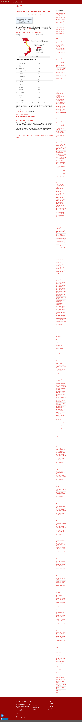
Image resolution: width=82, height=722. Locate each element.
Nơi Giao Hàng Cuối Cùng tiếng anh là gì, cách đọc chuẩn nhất (60, 69)
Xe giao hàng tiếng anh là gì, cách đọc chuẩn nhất (61, 223)
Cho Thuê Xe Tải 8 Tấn (60, 29)
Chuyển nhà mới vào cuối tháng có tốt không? (60, 363)
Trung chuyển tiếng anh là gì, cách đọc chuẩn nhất (60, 213)
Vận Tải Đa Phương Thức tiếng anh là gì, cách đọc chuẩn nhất (60, 45)
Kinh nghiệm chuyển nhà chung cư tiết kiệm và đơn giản (60, 375)
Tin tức (34, 711)
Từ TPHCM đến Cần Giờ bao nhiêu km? (61, 292)
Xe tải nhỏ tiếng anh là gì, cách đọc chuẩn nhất (60, 197)
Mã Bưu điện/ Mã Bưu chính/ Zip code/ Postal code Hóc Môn (61, 459)
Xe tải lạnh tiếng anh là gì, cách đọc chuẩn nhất (60, 200)
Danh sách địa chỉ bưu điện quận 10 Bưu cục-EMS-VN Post (60, 603)
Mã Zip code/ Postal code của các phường (24, 22)
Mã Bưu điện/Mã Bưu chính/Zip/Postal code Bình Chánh (60, 472)
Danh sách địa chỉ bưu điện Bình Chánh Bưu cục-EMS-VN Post (60, 565)
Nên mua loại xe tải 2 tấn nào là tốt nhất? (60, 413)
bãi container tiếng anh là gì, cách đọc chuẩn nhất (61, 152)
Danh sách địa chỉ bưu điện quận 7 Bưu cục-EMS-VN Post (60, 612)
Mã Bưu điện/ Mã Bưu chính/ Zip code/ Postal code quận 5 (61, 527)
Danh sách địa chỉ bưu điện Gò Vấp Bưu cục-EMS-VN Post (60, 582)
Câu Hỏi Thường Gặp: (20, 20)
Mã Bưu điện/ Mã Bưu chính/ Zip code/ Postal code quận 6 (61, 523)
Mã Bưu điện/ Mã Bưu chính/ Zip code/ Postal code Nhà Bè (61, 468)
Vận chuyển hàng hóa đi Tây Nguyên (61, 671)
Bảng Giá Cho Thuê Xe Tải (60, 19)
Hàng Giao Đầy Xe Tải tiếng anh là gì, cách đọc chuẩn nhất (60, 103)
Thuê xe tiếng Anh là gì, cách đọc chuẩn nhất (61, 268)
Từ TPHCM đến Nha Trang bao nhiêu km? (60, 295)
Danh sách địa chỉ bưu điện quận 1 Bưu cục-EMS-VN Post (60, 637)
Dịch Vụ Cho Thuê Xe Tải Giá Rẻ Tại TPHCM (61, 651)
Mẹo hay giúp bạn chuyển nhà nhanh (60, 389)
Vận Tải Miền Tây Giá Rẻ (60, 663)
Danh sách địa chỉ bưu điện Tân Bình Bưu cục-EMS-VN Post (60, 574)
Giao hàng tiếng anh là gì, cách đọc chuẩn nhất (60, 220)
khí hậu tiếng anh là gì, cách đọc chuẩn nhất (61, 89)
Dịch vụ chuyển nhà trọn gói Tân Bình (61, 682)
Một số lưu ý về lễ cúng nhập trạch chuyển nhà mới (61, 338)
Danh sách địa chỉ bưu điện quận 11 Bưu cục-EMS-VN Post (60, 599)
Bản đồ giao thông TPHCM (60, 273)
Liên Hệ (57, 692)
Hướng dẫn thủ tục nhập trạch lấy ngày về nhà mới (60, 335)
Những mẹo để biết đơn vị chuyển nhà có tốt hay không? (60, 370)
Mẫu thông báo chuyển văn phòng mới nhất (60, 420)
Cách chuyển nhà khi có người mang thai (60, 407)
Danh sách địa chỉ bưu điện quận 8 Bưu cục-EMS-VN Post (60, 608)
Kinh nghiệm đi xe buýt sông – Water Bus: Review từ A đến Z (61, 276)
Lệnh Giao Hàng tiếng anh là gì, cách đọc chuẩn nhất (61, 155)
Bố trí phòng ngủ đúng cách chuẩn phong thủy (61, 329)
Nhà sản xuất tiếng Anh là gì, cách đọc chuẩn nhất (61, 245)
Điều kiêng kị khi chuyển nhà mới (61, 398)
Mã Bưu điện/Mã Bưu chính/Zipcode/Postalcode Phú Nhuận (60, 485)
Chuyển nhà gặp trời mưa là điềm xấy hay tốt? (61, 685)
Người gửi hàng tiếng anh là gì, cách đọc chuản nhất (61, 76)
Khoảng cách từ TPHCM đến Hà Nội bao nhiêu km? (61, 283)
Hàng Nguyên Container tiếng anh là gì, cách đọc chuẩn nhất (60, 96)
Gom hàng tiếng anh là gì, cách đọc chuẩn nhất (60, 171)
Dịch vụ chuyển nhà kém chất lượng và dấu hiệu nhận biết (61, 366)
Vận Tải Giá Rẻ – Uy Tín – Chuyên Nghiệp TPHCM (60, 668)
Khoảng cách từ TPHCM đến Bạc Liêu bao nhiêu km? (61, 286)
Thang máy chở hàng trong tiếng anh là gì (60, 206)
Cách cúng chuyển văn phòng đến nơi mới (60, 429)
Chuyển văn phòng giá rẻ (60, 679)
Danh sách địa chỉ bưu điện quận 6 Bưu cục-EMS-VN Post (60, 616)
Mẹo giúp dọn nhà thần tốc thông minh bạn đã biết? (60, 392)
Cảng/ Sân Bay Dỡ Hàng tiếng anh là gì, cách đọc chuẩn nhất (60, 137)
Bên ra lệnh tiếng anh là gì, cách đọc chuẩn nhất (60, 145)
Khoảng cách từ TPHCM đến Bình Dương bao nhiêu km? (61, 310)
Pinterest (52, 703)
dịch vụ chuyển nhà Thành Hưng (25, 28)
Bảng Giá (34, 709)
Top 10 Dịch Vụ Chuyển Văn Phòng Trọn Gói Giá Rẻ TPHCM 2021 (61, 642)
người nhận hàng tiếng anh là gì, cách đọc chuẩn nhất (60, 73)
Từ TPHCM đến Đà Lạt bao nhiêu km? (60, 280)
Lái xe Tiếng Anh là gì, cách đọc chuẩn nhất (60, 261)
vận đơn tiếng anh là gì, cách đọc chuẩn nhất (61, 194)
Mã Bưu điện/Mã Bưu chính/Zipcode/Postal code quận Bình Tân (60, 498)
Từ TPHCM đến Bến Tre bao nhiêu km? (61, 298)
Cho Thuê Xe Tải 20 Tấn (60, 24)
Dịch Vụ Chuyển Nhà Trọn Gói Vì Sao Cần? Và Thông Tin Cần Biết (60, 658)
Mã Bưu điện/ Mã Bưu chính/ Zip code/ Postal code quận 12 (61, 502)
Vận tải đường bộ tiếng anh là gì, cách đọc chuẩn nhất (60, 242)
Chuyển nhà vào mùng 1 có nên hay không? (60, 404)
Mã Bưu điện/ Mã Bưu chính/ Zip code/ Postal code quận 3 (61, 536)
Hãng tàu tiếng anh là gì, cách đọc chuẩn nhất (60, 93)
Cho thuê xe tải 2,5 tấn (60, 35)
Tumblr (51, 706)
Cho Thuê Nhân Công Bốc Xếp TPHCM (60, 655)
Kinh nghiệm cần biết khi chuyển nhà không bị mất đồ (61, 438)
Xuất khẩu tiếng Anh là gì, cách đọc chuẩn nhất (60, 255)
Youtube (51, 705)
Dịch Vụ (34, 703)
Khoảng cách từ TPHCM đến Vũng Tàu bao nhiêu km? (61, 289)
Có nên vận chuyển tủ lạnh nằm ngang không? (60, 352)
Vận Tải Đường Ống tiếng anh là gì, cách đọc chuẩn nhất (60, 41)
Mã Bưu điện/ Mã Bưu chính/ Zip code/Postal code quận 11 (60, 506)
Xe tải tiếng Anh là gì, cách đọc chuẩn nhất (60, 264)
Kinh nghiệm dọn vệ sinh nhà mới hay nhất (60, 344)
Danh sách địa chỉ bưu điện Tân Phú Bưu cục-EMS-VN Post (60, 570)
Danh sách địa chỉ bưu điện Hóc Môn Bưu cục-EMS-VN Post (60, 557)
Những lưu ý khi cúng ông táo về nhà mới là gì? (60, 348)
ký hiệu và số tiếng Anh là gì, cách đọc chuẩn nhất (61, 86)
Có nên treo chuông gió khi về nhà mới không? (60, 355)
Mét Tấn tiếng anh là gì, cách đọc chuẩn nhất (61, 83)
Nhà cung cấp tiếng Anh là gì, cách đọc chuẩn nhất (60, 248)
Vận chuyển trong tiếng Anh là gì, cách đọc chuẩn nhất (61, 239)
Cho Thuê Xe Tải (36, 705)
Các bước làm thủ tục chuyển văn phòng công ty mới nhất (61, 386)
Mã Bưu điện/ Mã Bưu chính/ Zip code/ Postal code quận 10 (61, 510)
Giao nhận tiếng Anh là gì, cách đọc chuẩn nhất (60, 110)
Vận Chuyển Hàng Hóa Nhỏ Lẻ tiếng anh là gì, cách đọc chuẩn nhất (60, 49)
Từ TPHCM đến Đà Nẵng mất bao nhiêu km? (60, 313)
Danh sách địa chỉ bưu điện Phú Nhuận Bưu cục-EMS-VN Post (60, 578)
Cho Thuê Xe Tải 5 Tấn (60, 31)
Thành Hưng (39, 14)
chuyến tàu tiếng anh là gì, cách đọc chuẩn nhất (60, 177)
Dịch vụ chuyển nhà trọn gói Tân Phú (61, 688)
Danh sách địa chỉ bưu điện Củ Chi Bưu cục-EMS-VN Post (60, 553)
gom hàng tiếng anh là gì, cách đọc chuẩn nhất (60, 107)
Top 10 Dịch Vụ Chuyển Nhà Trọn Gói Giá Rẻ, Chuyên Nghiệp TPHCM (61, 646)
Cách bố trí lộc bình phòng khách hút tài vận (60, 332)
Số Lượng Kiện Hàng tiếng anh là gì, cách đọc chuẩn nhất (60, 58)
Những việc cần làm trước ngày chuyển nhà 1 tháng (60, 452)
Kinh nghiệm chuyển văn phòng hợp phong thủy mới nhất (61, 359)
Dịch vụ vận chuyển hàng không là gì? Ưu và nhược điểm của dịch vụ (60, 416)
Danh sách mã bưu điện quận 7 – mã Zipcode (24, 19)
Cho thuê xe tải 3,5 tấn (60, 33)
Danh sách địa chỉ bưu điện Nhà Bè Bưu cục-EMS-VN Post (60, 548)
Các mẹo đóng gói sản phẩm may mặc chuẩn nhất (61, 319)
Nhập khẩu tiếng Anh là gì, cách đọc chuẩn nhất (60, 258)
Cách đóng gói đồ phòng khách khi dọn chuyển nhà (60, 441)
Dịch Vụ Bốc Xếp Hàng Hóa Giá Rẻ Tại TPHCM (60, 22)
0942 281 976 (5, 718)
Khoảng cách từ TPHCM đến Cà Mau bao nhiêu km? (61, 307)
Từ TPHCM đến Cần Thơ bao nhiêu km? (60, 304)
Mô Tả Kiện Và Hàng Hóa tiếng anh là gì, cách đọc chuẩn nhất (60, 80)
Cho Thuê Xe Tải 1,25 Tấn (60, 17)
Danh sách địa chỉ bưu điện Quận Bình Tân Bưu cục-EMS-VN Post (60, 591)
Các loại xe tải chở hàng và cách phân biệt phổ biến (60, 435)
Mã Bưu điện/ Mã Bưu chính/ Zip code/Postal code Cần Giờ (60, 464)
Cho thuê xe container (60, 677)
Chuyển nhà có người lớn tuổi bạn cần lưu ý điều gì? (60, 423)
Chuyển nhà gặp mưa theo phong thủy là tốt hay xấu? (60, 449)
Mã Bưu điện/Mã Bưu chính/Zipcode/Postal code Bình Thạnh (60, 493)
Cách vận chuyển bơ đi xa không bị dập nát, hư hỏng (60, 316)
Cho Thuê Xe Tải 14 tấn (60, 26)
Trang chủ (35, 702)
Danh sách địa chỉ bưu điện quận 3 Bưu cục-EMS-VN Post (60, 633)
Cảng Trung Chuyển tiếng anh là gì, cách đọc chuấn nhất (60, 141)
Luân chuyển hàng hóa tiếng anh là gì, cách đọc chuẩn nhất (61, 209)
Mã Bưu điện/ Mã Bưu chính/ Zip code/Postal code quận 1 (60, 540)
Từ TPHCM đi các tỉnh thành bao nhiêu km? (61, 322)
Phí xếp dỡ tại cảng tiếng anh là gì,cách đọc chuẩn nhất (60, 65)
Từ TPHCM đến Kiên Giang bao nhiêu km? (60, 301)
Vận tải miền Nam (59, 674)
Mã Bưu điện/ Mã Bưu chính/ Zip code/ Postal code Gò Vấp (61, 489)
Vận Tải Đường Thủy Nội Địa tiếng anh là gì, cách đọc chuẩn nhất (61, 14)
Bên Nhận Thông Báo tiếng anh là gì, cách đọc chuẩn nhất (61, 148)
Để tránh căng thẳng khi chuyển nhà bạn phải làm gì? (61, 341)
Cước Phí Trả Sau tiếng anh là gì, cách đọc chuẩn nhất (60, 125)
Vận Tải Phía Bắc (59, 690)
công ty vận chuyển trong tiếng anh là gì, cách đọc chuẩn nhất (60, 128)
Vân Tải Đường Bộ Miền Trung (60, 665)
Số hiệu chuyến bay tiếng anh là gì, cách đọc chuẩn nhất (60, 181)
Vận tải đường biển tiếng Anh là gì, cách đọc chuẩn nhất (60, 235)
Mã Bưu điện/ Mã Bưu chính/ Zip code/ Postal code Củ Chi (61, 455)
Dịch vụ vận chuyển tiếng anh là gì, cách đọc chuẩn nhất (60, 121)
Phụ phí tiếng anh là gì (60, 160)
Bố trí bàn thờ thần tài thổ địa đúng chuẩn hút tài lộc (60, 383)
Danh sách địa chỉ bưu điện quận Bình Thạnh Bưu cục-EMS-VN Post (60, 587)
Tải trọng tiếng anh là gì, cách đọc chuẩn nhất (60, 203)
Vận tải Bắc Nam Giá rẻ (60, 661)
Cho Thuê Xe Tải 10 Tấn (60, 27)
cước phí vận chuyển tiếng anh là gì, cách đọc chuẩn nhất (60, 167)
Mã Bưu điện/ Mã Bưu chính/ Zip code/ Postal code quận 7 (61, 519)
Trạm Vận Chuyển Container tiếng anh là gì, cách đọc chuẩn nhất (61, 54)
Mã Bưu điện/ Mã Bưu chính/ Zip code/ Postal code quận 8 (61, 515)
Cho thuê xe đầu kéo (59, 675)
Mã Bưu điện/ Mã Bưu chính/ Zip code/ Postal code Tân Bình (61, 481)
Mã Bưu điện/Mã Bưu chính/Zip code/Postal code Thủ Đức (60, 544)
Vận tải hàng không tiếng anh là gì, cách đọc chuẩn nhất (60, 163)
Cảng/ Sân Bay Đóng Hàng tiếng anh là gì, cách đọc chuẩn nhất (60, 132)
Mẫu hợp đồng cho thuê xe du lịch (60, 395)
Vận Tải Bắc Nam (59, 649)
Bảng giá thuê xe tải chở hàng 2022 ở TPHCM (60, 432)
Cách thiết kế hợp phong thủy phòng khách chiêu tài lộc (60, 326)
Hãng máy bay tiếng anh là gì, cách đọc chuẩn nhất (60, 100)
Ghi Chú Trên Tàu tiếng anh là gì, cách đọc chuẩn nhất (61, 117)
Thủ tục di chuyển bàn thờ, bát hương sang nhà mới (60, 426)
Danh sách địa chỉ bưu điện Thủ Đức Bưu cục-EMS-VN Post (60, 629)
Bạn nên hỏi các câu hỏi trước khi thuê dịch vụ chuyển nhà (60, 379)
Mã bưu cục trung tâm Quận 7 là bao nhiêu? (24, 21)
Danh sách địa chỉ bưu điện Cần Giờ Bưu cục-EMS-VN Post (60, 561)
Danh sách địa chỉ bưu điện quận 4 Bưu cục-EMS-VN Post (60, 625)
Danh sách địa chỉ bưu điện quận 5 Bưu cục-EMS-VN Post (60, 620)
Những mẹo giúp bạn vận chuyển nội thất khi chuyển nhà (60, 445)
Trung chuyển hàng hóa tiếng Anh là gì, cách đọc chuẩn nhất (60, 217)
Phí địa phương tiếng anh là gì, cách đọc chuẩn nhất (61, 158)
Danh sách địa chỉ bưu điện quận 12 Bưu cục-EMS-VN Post (60, 595)
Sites (51, 708)
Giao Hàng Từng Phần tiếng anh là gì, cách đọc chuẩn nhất (61, 114)
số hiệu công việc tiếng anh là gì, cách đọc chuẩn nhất (60, 62)
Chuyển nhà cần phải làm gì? (61, 350)
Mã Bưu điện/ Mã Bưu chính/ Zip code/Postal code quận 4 (60, 531)
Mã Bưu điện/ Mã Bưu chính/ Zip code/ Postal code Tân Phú (61, 476)
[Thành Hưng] (19, 6)
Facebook (52, 701)
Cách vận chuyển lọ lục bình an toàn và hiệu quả (60, 410)
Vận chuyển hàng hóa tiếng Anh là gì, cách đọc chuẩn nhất (60, 252)
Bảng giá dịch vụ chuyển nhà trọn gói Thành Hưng (61, 37)
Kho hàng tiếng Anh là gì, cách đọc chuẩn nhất (60, 271)
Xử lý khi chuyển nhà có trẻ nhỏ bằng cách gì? (60, 401)
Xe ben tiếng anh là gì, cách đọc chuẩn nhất (60, 191)
